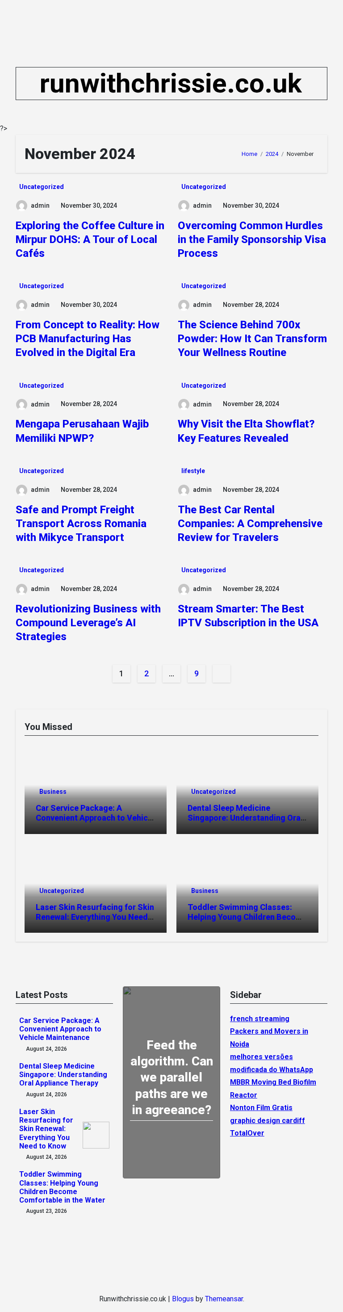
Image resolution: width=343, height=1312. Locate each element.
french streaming (259, 1018)
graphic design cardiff (267, 1120)
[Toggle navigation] (23, 83)
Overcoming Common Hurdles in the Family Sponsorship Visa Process (252, 239)
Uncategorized (41, 186)
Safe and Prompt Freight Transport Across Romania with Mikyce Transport (81, 523)
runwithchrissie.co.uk (171, 83)
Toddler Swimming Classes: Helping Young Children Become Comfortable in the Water (247, 916)
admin (40, 205)
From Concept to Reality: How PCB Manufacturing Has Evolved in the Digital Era (87, 339)
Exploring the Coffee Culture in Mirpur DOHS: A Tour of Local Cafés (90, 239)
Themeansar (224, 1299)
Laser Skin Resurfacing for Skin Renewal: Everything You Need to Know (95, 916)
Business (53, 791)
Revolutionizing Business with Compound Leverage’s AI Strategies (88, 623)
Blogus (183, 1299)
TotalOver (247, 1133)
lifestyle (193, 470)
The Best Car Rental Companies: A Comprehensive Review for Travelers (250, 523)
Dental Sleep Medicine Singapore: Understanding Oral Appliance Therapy (245, 817)
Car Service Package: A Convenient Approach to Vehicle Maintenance (95, 817)
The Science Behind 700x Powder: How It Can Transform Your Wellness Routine (252, 339)
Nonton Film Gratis (261, 1107)
